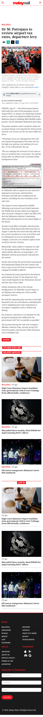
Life (3, 639)
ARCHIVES (6, 651)
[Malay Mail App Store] (25, 653)
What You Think (29, 633)
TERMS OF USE (7, 661)
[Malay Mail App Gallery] (25, 657)
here (36, 87)
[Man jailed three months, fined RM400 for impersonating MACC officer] (21, 412)
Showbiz (26, 627)
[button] (39, 94)
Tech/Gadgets (28, 639)
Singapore (6, 630)
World (5, 633)
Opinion (26, 630)
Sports (25, 636)
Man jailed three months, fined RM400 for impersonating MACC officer (21, 431)
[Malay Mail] (21, 4)
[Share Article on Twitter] (12, 43)
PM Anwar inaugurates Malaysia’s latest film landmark (20, 471)
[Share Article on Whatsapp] (8, 43)
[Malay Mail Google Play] (30, 653)
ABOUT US (6, 655)
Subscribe (7, 697)
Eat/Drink (6, 643)
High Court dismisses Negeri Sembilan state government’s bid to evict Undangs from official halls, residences (20, 390)
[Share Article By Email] (4, 43)
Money (4, 636)
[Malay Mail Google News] (30, 657)
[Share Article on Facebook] (17, 43)
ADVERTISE (6, 664)
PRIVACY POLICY (8, 658)
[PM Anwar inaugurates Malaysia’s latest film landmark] (21, 451)
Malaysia (6, 25)
